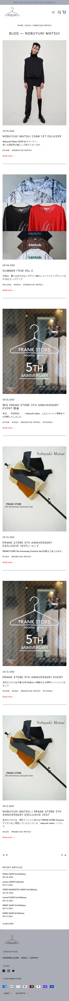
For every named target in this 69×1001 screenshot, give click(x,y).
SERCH (24, 957)
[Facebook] (4, 970)
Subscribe (8, 924)
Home (20, 25)
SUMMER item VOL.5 (18, 270)
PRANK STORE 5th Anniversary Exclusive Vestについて (27, 544)
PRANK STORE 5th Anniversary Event (33, 677)
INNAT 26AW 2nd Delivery (14, 905)
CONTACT (34, 957)
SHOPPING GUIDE (11, 957)
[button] (59, 12)
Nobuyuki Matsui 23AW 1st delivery (32, 136)
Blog (28, 25)
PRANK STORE (15, 979)
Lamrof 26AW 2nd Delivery (14, 897)
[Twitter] (13, 970)
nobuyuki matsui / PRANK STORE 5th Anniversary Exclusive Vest (32, 813)
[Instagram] (8, 970)
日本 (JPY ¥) (21, 993)
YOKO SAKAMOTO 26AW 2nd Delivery (20, 889)
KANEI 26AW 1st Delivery (13, 913)
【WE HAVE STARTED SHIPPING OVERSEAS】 (34, 2)
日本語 (6, 993)
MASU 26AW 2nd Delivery (14, 874)
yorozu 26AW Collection (13, 881)
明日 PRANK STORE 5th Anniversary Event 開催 (31, 406)
